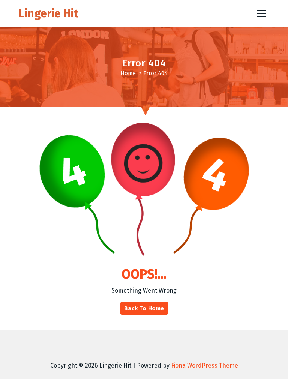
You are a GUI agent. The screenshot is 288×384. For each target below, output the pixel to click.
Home (128, 73)
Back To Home (144, 308)
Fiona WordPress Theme (204, 365)
